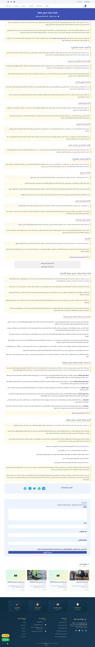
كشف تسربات (8, 5)
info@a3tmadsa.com (38, 624)
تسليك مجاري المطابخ (63, 628)
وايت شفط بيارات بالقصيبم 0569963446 (15, 582)
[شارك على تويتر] (34, 488)
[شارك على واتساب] (39, 488)
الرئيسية (46, 5)
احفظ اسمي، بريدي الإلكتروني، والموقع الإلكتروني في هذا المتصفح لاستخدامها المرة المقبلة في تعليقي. (62, 549)
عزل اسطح (24, 5)
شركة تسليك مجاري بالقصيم (59, 38)
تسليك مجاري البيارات (63, 622)
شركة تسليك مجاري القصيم (82, 582)
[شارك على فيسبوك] (43, 488)
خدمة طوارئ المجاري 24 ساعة (61, 636)
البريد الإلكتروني (83, 531)
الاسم (85, 523)
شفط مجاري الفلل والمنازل (62, 630)
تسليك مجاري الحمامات (62, 625)
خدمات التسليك (40, 5)
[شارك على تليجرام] (25, 488)
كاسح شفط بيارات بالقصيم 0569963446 (58, 582)
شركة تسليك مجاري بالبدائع (78, 413)
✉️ (74, 1)
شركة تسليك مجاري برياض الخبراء (77, 257)
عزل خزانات (16, 5)
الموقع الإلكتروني (82, 540)
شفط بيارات (31, 5)
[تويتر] (11, 2)
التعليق (85, 507)
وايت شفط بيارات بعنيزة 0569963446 (38, 582)
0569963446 (79, 1)
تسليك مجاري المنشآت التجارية (61, 633)
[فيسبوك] (14, 2)
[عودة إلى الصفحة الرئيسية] (58, 16)
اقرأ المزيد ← (86, 589)
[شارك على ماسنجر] (30, 488)
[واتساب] (8, 2)
